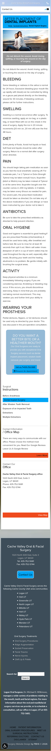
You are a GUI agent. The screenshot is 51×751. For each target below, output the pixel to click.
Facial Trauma (21, 651)
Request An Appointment (26, 371)
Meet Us (41, 730)
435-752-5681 (16, 484)
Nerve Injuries (21, 655)
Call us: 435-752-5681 (25, 367)
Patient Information (29, 727)
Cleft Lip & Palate (23, 659)
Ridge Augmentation (24, 644)
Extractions (8, 412)
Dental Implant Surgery (14, 399)
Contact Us (7, 9)
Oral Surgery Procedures (26, 640)
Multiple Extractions (12, 416)
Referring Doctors (18, 736)
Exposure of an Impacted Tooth (17, 408)
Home (10, 26)
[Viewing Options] (5, 746)
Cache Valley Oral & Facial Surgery (25, 3)
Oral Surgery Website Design (17, 743)
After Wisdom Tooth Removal (16, 404)
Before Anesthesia (11, 395)
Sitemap (32, 739)
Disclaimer (20, 739)
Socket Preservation (24, 648)
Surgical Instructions (20, 26)
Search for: (12, 674)
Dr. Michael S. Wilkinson (35, 692)
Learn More (42, 456)
